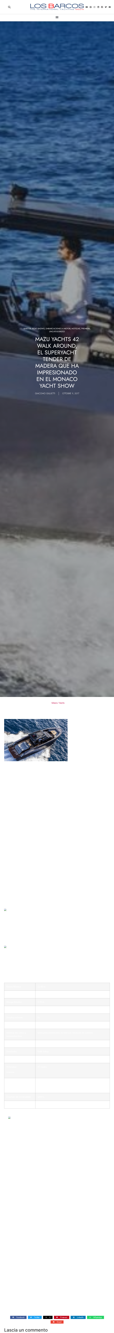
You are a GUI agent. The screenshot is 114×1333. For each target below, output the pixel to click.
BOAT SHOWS (38, 328)
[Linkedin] (98, 6)
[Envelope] (109, 6)
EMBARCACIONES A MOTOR (58, 328)
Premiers (85, 328)
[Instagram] (94, 6)
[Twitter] (105, 6)
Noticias (76, 328)
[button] (9, 7)
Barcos (27, 328)
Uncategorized (57, 331)
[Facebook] (102, 6)
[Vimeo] (90, 6)
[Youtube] (86, 6)
